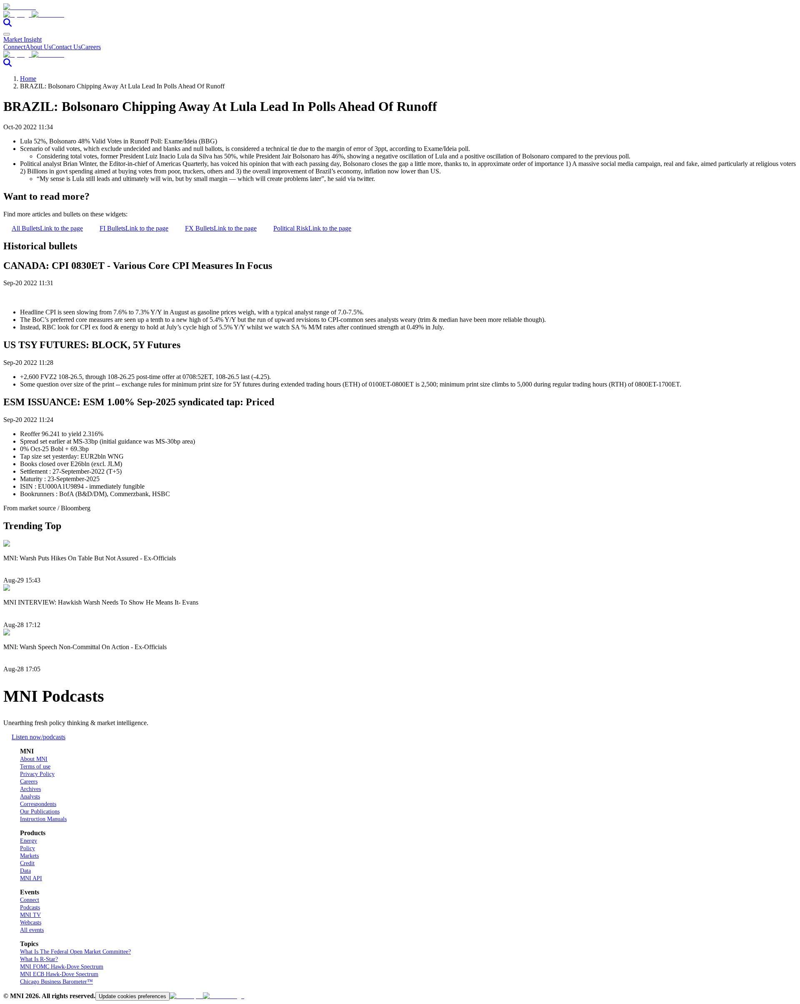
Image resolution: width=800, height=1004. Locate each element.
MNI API (31, 878)
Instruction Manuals (43, 819)
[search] (7, 24)
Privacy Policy (37, 774)
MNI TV (30, 915)
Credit (27, 863)
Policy (27, 848)
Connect (14, 46)
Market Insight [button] (22, 39)
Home (28, 78)
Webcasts (30, 922)
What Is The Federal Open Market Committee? (75, 952)
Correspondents (38, 804)
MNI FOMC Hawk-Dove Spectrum (61, 967)
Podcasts (30, 907)
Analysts (30, 796)
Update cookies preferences (132, 996)
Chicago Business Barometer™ (56, 982)
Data (25, 871)
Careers (91, 46)
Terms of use (35, 766)
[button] (400, 14)
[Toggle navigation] (6, 34)
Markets (29, 856)
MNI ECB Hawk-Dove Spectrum (59, 974)
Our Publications (40, 811)
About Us (38, 46)
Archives (30, 789)
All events (32, 930)
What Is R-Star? (39, 959)
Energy (28, 841)
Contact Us (66, 46)
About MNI (34, 759)
